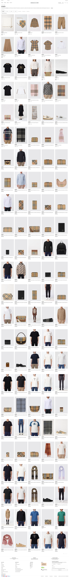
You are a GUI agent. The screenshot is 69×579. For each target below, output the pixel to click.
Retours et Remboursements (18, 568)
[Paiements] (6, 576)
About (1, 563)
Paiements (16, 566)
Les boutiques (2, 565)
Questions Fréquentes (17, 564)
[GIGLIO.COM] (34, 2)
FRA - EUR (2, 0)
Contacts (16, 563)
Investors (2, 568)
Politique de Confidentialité (62, 568)
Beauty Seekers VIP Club (3, 569)
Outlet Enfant (27, 11)
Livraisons (16, 567)
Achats (16, 565)
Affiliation (2, 567)
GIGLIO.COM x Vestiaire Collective (4, 571)
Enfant (15, 11)
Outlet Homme (23, 11)
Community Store (3, 566)
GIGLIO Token (2, 570)
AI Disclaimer (2, 564)
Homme (11, 11)
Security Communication (17, 571)
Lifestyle (11, 2)
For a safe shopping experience (18, 570)
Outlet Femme (19, 11)
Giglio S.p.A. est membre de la (44, 570)
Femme (7, 11)
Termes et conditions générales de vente (19, 569)
